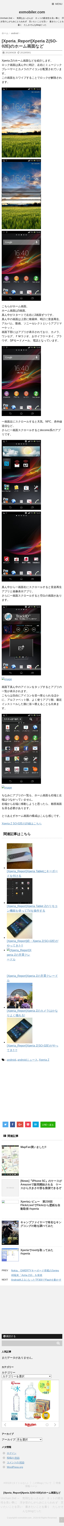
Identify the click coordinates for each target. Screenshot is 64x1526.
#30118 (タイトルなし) (16, 1483)
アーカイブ (8, 1439)
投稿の (13, 1457)
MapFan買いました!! (33, 1147)
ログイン (11, 1453)
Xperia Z (44, 1059)
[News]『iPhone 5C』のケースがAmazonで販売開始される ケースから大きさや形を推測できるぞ (41, 1184)
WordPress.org (15, 1467)
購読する (10, 1336)
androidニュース (27, 1059)
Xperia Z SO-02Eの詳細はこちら (22, 823)
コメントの (15, 1462)
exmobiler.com (32, 12)
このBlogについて (42, 1483)
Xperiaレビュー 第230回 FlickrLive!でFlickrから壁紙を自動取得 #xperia (40, 1205)
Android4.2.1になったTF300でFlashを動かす (36, 1279)
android (11, 1059)
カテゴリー (8, 1372)
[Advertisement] (30, 1093)
